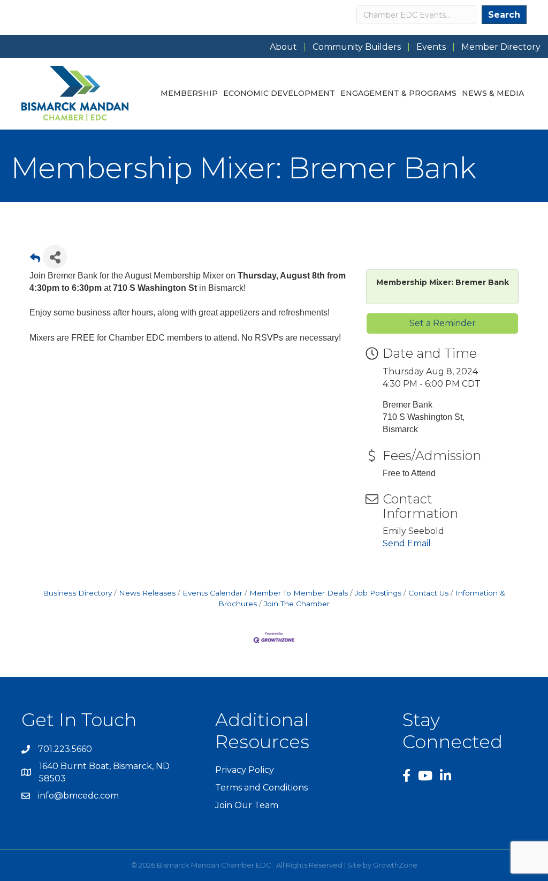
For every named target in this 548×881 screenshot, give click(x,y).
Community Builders (357, 47)
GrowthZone (395, 865)
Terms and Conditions (261, 787)
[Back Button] (35, 260)
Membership (189, 93)
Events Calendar (212, 593)
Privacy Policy (244, 770)
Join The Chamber (297, 603)
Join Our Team (246, 805)
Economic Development (279, 93)
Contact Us (428, 593)
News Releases (147, 593)
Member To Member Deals (298, 593)
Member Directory (501, 47)
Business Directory (77, 593)
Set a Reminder (442, 323)
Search (504, 15)
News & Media (493, 93)
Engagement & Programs (398, 93)
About (283, 47)
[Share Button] (55, 257)
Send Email (407, 543)
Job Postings (378, 593)
